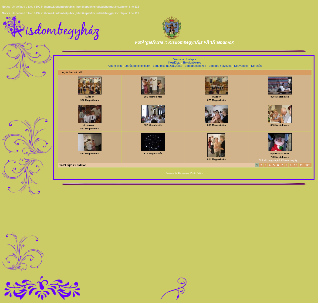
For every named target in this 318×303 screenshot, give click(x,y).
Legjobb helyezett (220, 65)
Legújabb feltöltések (137, 65)
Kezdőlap (174, 62)
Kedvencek (241, 65)
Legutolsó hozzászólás (167, 65)
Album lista (115, 65)
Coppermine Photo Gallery (190, 173)
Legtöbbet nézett (195, 65)
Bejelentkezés (192, 62)
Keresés (256, 65)
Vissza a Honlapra (184, 59)
